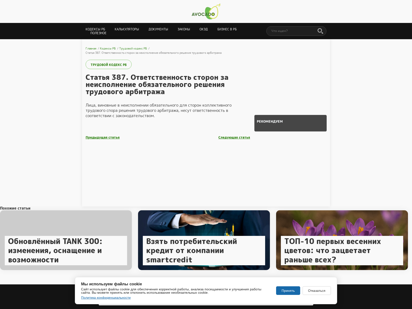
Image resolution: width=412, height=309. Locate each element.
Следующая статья (234, 138)
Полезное (98, 33)
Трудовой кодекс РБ (109, 65)
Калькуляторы (127, 29)
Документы (158, 29)
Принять (288, 291)
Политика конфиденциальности (106, 297)
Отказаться (316, 291)
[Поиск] (320, 31)
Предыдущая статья (103, 138)
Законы (184, 29)
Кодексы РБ (95, 29)
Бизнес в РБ (227, 29)
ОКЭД (204, 29)
